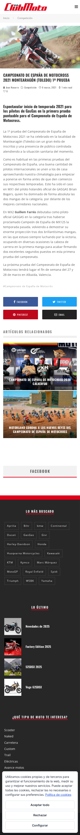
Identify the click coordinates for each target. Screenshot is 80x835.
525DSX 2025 (34, 666)
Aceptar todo (40, 805)
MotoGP (12, 571)
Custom (9, 749)
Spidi (54, 571)
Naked (8, 736)
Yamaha (46, 581)
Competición (30, 87)
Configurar (40, 825)
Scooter (9, 730)
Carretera (11, 743)
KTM (10, 562)
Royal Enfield (34, 571)
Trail (7, 755)
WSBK (30, 581)
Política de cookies (58, 794)
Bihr (26, 526)
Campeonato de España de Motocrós (29, 286)
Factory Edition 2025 (38, 646)
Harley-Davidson (18, 544)
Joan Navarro (12, 87)
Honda (42, 544)
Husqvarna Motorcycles (23, 553)
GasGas (28, 535)
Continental (59, 526)
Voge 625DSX (34, 687)
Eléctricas (11, 761)
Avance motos (14, 768)
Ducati (11, 535)
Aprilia (11, 526)
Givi (44, 535)
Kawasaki (53, 553)
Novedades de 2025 (37, 626)
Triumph (13, 581)
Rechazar (40, 815)
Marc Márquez (47, 562)
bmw (40, 526)
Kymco (24, 562)
